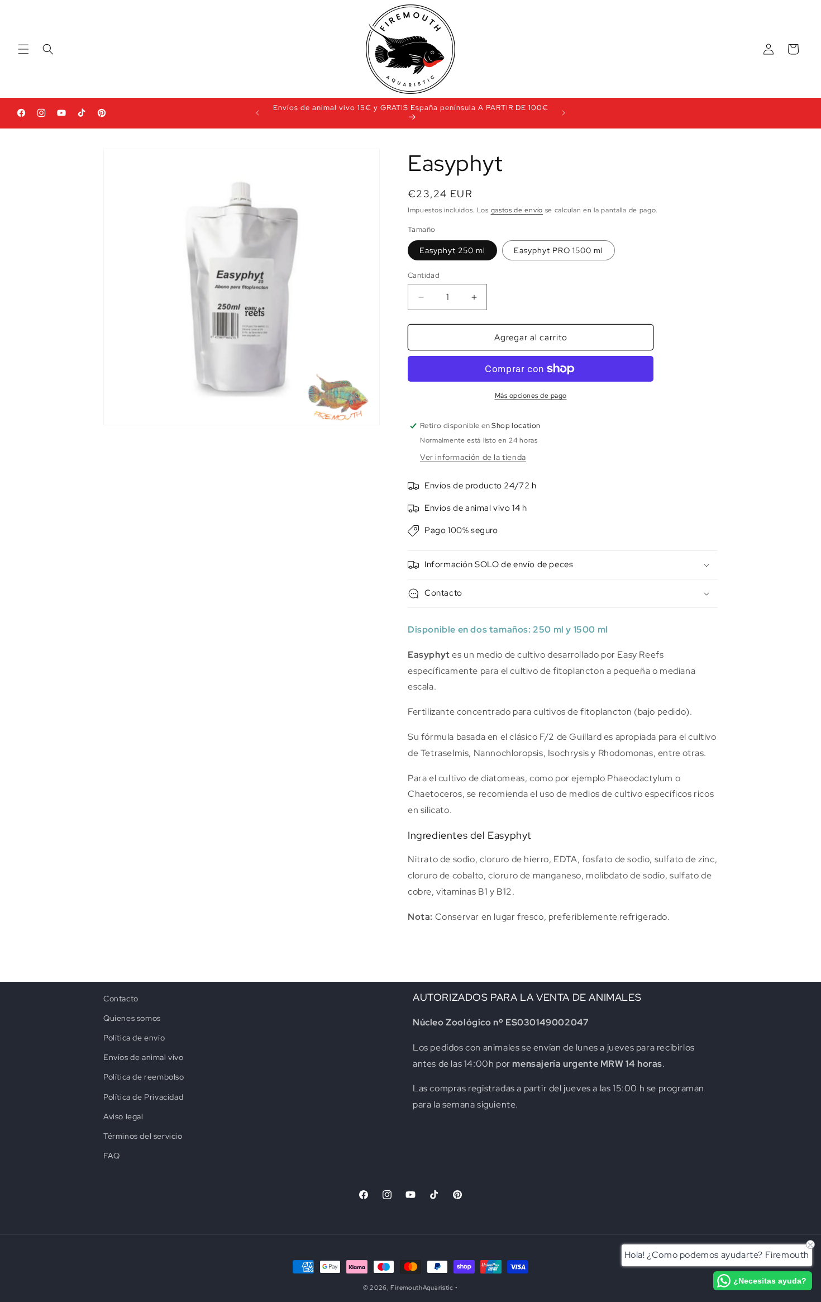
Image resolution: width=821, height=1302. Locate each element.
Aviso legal (123, 1116)
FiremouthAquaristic (421, 1287)
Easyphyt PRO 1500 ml (558, 250)
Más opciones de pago (531, 395)
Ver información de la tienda (473, 457)
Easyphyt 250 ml (452, 250)
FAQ (111, 1156)
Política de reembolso (143, 1077)
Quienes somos (132, 1018)
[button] (23, 49)
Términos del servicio (143, 1136)
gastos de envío (517, 210)
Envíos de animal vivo (143, 1057)
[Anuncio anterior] (257, 112)
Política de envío (134, 1038)
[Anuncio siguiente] (563, 112)
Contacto (121, 999)
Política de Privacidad (143, 1097)
